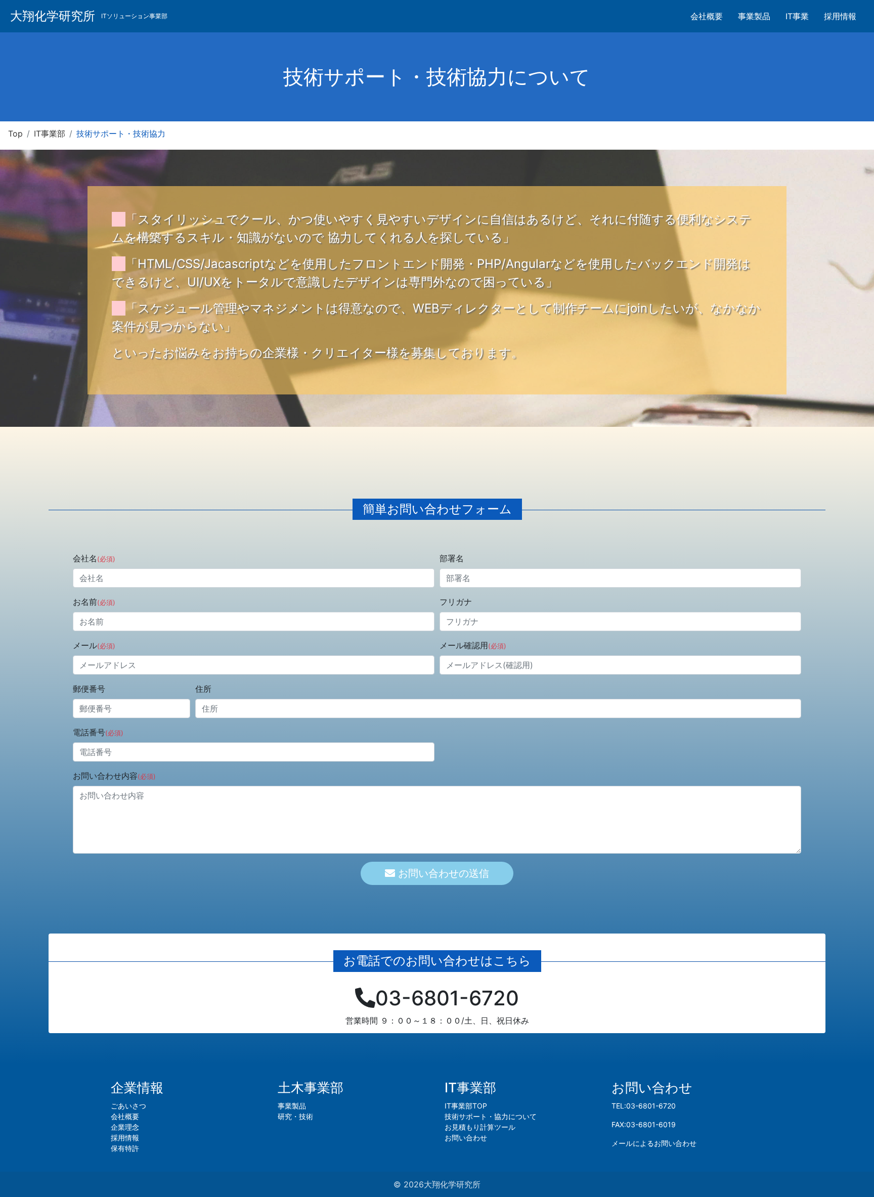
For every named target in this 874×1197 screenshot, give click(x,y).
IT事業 (797, 16)
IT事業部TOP (466, 1105)
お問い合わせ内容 (114, 776)
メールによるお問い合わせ (653, 1143)
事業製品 (754, 16)
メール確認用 (473, 645)
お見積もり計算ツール (480, 1127)
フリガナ (456, 602)
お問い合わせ (466, 1137)
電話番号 (98, 732)
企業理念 (125, 1127)
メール (94, 645)
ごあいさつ (128, 1105)
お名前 (94, 602)
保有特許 (125, 1148)
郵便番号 (89, 689)
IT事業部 (49, 133)
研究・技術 (295, 1116)
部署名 (452, 558)
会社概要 (706, 16)
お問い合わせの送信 (442, 873)
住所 (203, 689)
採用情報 (840, 16)
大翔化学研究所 (52, 16)
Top (15, 133)
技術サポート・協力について (491, 1116)
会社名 (94, 558)
